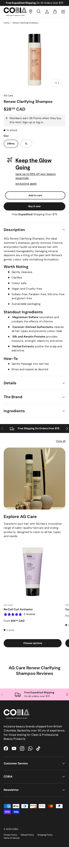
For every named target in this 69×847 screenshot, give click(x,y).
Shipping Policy (45, 834)
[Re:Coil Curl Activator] (33, 571)
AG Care (8, 95)
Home (6, 23)
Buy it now (34, 206)
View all (60, 441)
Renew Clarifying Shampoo (25, 23)
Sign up (27, 122)
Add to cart (35, 195)
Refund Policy (27, 834)
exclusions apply (26, 183)
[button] (55, 12)
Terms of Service (12, 838)
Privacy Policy (10, 834)
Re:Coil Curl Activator (18, 609)
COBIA (15, 829)
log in (39, 122)
